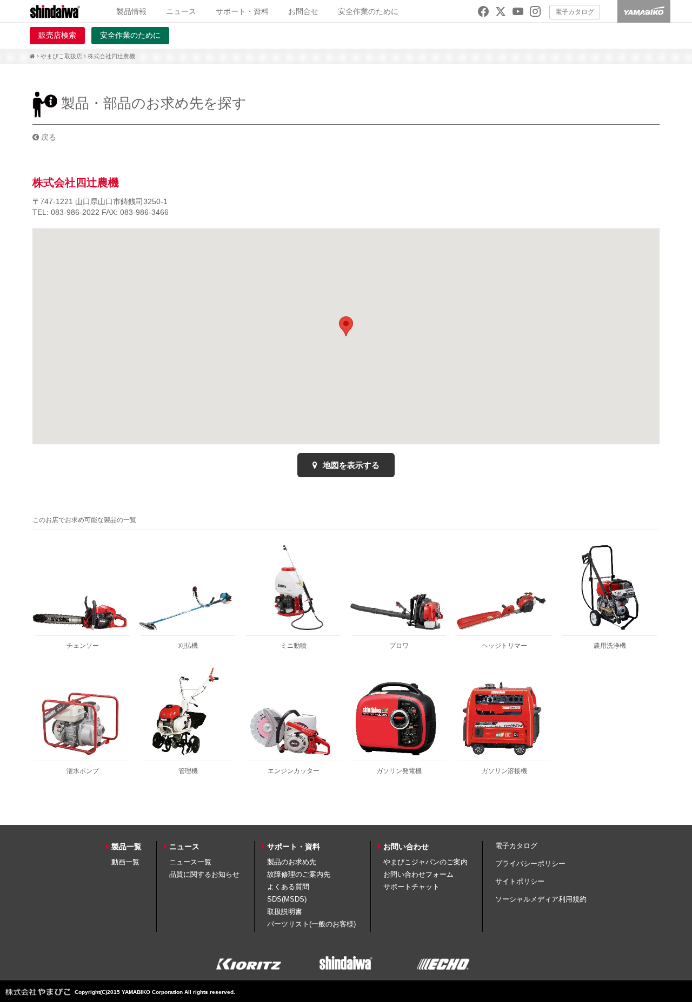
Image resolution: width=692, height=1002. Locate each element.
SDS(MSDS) (287, 899)
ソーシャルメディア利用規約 (541, 899)
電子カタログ (574, 12)
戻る (47, 137)
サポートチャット (411, 887)
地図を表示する (350, 465)
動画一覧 (125, 862)
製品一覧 (126, 846)
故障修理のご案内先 (298, 874)
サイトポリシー (519, 881)
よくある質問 (288, 887)
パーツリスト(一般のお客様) (311, 924)
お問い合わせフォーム (418, 874)
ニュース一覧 (190, 862)
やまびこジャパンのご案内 (425, 862)
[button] (346, 326)
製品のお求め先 (291, 862)
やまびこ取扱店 (61, 56)
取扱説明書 (284, 912)
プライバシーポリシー (530, 863)
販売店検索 (57, 35)
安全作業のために (368, 11)
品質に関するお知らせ (204, 874)
